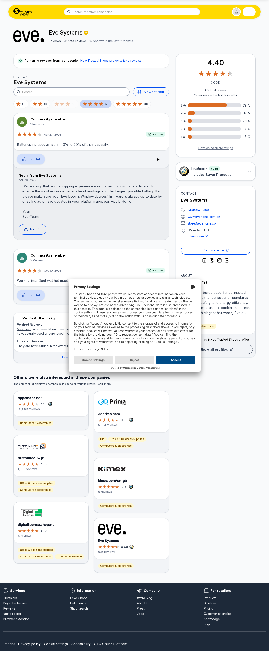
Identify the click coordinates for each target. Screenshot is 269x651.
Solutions (210, 603)
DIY (102, 439)
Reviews (9, 608)
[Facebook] (204, 260)
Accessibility (81, 644)
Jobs (140, 613)
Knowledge (212, 619)
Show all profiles (214, 349)
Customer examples (217, 613)
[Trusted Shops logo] (22, 12)
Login (207, 624)
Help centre (78, 603)
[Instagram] (219, 260)
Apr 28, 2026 (27, 180)
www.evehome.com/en (204, 216)
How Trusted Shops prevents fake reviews (111, 60)
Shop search (79, 608)
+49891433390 (198, 210)
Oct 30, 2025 (52, 270)
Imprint (9, 644)
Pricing (208, 608)
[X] (211, 260)
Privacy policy (29, 644)
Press (141, 608)
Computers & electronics (35, 423)
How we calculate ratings (215, 148)
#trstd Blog (144, 598)
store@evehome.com (203, 223)
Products (210, 598)
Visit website (213, 250)
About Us (143, 603)
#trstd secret (12, 613)
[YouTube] (226, 260)
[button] (236, 11)
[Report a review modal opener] (158, 159)
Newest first (154, 92)
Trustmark (10, 598)
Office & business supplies (36, 483)
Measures (24, 329)
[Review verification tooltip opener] (86, 32)
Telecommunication (69, 556)
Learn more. (104, 383)
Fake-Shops (78, 598)
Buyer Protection (15, 603)
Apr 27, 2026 (52, 134)
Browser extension (16, 619)
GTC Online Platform (110, 644)
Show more (196, 236)
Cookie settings (56, 644)
